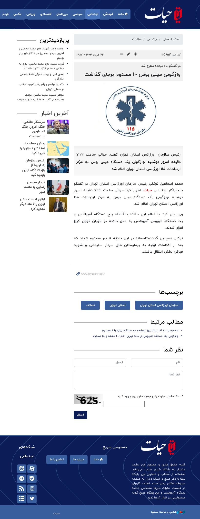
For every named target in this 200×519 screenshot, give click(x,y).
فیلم (5, 14)
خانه (121, 14)
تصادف (90, 305)
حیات (163, 14)
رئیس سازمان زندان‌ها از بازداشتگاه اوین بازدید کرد (33, 167)
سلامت (136, 39)
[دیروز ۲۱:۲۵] (58, 187)
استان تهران (117, 305)
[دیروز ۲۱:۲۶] (58, 165)
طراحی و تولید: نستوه (164, 512)
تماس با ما (57, 459)
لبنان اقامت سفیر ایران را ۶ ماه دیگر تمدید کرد (32, 204)
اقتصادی (45, 14)
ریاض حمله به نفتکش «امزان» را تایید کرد (32, 148)
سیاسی (77, 14)
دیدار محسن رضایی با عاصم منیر (34, 187)
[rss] (21, 489)
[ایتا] (21, 468)
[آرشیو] (21, 499)
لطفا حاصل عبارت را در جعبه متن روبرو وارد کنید (150, 396)
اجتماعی (92, 14)
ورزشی (30, 14)
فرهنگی (108, 14)
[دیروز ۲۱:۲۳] (58, 204)
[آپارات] (32, 468)
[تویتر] (32, 499)
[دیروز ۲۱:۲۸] (58, 148)
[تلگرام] (21, 478)
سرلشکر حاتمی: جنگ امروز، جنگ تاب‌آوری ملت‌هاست (33, 129)
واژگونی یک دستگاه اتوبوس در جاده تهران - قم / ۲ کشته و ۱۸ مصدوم (135, 336)
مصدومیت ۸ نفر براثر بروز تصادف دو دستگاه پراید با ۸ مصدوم (140, 330)
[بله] (32, 478)
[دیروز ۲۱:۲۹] (58, 127)
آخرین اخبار (55, 113)
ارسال (80, 415)
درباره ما (78, 459)
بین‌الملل (62, 14)
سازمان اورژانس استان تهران (159, 305)
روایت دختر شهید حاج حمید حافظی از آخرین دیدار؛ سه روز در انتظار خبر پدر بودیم (41, 53)
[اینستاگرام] (32, 489)
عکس (17, 14)
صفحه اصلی (170, 39)
